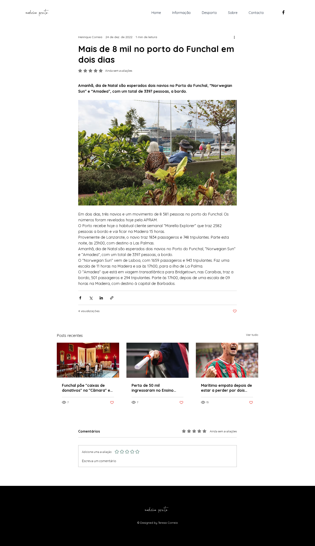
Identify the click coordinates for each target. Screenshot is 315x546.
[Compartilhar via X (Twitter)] (91, 298)
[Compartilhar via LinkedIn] (101, 298)
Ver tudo (252, 335)
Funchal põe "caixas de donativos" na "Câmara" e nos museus (86, 388)
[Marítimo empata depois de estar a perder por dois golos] (227, 360)
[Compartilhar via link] (112, 298)
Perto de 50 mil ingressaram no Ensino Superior (153, 388)
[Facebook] (283, 12)
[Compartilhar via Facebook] (80, 298)
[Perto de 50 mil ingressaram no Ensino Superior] (157, 360)
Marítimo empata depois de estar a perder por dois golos (226, 388)
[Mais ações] (234, 37)
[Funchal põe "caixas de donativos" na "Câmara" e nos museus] (88, 360)
